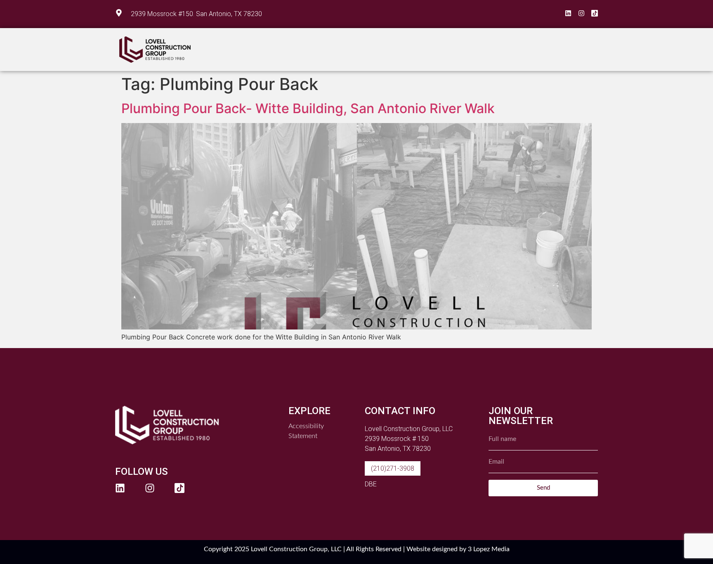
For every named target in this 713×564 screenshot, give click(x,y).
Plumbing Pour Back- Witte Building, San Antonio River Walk (308, 108)
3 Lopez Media (489, 549)
